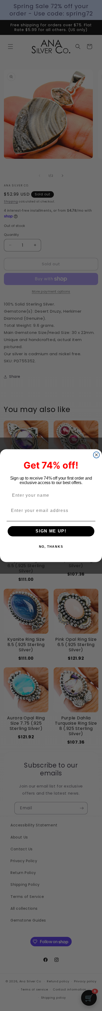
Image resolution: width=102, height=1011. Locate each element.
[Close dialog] (96, 455)
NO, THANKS (51, 546)
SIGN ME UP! (51, 531)
